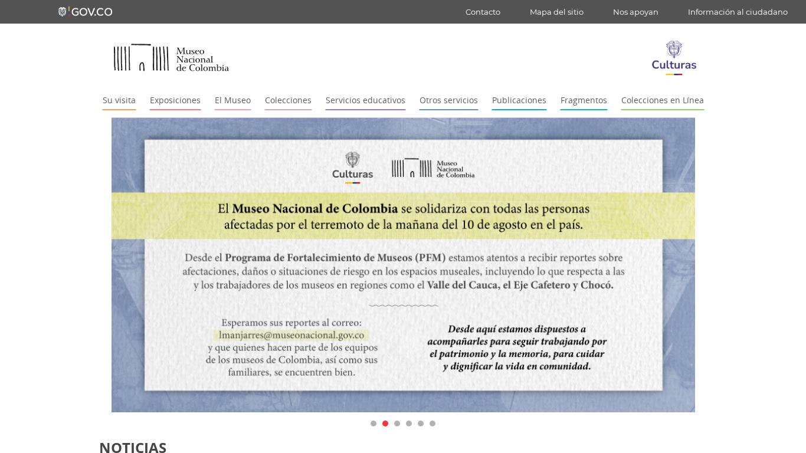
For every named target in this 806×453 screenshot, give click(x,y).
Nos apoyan (635, 12)
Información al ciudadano (738, 12)
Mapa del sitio (557, 12)
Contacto (483, 12)
